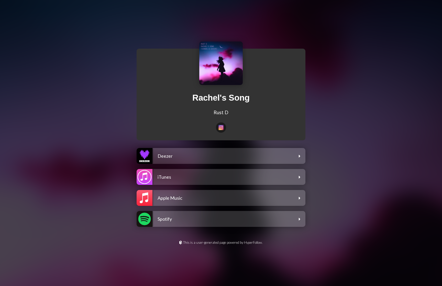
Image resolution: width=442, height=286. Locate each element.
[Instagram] (221, 127)
